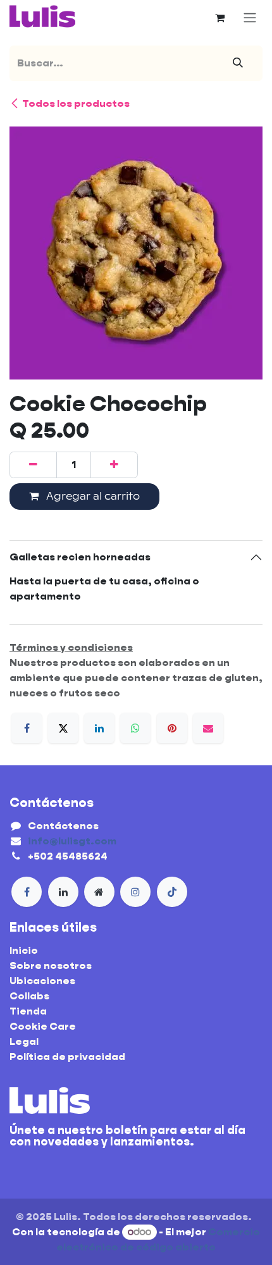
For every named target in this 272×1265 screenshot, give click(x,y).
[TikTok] (172, 892)
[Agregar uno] (114, 465)
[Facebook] (26, 728)
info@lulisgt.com (72, 841)
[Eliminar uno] (33, 465)
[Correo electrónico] (208, 728)
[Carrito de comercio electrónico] (219, 17)
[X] (63, 728)
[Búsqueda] (238, 63)
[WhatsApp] (135, 728)
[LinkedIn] (99, 728)
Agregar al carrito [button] (92, 496)
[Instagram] (135, 892)
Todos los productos (76, 103)
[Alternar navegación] (250, 17)
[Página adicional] (99, 892)
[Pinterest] (172, 728)
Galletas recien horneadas (80, 557)
